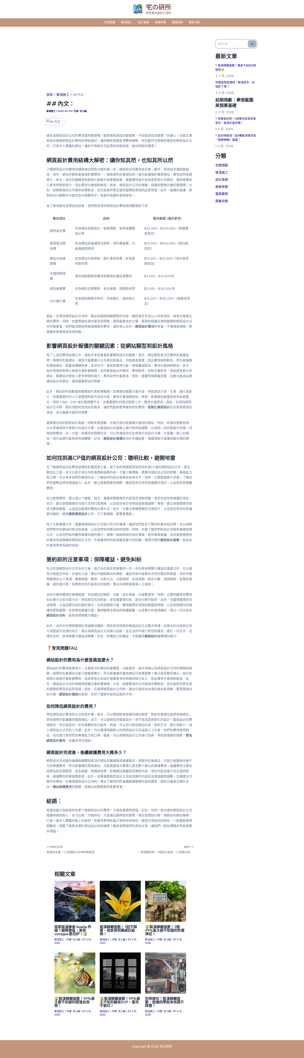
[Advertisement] (120, 65)
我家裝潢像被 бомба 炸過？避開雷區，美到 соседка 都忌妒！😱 (72, 930)
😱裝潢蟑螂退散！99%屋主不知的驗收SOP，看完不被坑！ (120, 1002)
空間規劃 (109, 22)
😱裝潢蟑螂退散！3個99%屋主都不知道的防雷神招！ (165, 930)
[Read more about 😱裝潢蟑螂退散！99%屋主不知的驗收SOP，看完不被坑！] (120, 973)
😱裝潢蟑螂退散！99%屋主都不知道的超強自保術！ (74, 1002)
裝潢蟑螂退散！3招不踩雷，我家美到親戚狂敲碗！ (118, 930)
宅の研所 (158, 7)
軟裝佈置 (160, 22)
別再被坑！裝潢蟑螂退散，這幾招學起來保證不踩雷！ (164, 1002)
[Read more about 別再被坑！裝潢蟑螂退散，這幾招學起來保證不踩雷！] (165, 973)
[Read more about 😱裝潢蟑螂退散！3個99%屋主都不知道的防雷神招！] (165, 901)
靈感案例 (177, 22)
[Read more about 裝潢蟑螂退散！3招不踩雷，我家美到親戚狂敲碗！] (120, 901)
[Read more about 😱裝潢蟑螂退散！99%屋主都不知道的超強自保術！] (74, 973)
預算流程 (194, 22)
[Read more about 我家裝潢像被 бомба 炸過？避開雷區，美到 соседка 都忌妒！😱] (74, 901)
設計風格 (143, 22)
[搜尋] (252, 44)
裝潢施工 (126, 22)
